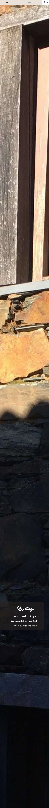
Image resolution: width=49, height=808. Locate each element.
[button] (29, 2)
